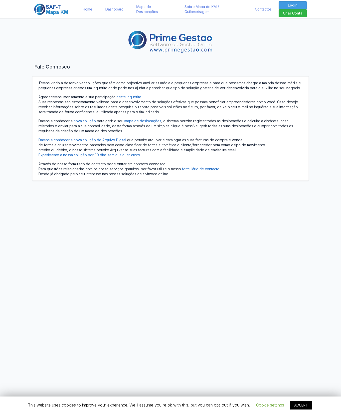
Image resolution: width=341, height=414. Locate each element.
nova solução (85, 121)
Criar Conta (293, 13)
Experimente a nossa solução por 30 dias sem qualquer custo (89, 155)
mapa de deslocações (142, 121)
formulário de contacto (200, 169)
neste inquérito (129, 97)
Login (293, 5)
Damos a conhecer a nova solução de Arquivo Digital (82, 140)
